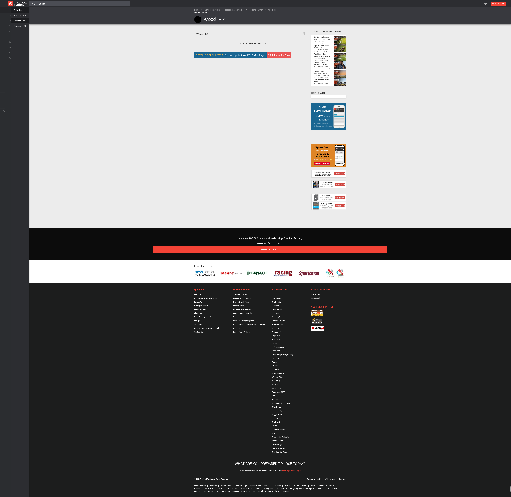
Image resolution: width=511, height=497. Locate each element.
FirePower (276, 358)
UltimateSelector (278, 448)
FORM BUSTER (277, 324)
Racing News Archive (241, 332)
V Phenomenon (278, 347)
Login (485, 4)
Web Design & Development (335, 479)
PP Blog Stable (238, 317)
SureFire (275, 384)
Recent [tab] (338, 31)
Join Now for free (270, 249)
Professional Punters (21, 21)
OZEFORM (330, 486)
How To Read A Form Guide (214, 491)
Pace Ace (275, 313)
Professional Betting (20, 10)
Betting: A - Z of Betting (242, 298)
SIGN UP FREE (498, 4)
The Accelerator (278, 373)
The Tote (313, 486)
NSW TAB (207, 489)
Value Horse (276, 388)
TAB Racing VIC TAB (291, 486)
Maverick (275, 369)
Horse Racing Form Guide (204, 317)
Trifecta (235, 489)
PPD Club (275, 294)
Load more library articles (252, 43)
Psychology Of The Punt (21, 26)
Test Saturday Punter (280, 452)
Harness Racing (333, 489)
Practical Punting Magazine (243, 321)
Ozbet (321, 486)
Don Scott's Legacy (321, 37)
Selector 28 (276, 343)
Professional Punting (21, 15)
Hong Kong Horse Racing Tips (301, 489)
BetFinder (198, 294)
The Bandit (276, 422)
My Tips (197, 321)
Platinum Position (278, 430)
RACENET (197, 489)
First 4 (243, 489)
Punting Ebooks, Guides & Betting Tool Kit (249, 324)
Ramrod (275, 400)
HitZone (275, 366)
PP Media (236, 328)
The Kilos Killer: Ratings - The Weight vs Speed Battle (322, 56)
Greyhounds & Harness (242, 309)
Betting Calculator (201, 306)
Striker (274, 396)
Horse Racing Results (256, 491)
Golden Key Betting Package (283, 355)
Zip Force (275, 433)
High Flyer (276, 336)
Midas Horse (277, 418)
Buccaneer (276, 340)
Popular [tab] (316, 31)
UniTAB (304, 486)
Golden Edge (277, 309)
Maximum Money (278, 332)
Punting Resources (212, 10)
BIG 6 (250, 489)
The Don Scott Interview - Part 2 (320, 64)
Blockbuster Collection (281, 437)
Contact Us (198, 332)
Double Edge (277, 445)
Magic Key (276, 381)
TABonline (277, 486)
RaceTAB (267, 486)
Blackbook (198, 313)
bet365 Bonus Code (282, 491)
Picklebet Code (225, 486)
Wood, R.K (202, 34)
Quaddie (258, 489)
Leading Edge (277, 411)
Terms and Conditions (315, 479)
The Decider (276, 302)
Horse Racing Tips (240, 486)
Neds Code (213, 486)
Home (197, 10)
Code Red (276, 351)
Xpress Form (199, 302)
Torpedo (275, 328)
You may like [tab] (327, 31)
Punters (270, 491)
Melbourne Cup (282, 489)
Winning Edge (277, 377)
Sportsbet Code (255, 486)
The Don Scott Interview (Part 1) (320, 72)
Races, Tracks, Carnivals (242, 313)
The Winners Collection (281, 403)
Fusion (274, 362)
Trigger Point (277, 415)
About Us (198, 324)
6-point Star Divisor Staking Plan (321, 47)
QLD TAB (226, 489)
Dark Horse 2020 (278, 392)
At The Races (320, 489)
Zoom (274, 426)
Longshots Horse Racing (236, 491)
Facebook (316, 298)
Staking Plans (238, 306)
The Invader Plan (278, 441)
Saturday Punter (278, 317)
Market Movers (200, 309)
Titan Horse (276, 407)
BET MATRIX (276, 306)
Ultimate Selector (278, 321)
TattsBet (217, 489)
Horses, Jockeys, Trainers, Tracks (207, 328)
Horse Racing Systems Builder (205, 298)
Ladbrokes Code (200, 486)
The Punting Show (240, 294)
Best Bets (198, 491)
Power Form (276, 298)
